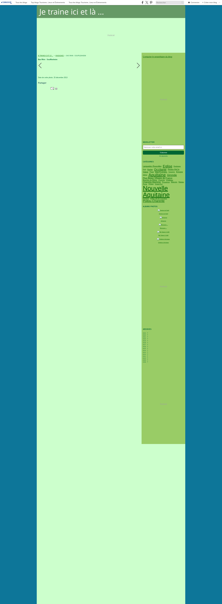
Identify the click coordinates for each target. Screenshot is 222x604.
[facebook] (142, 2)
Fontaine (146, 198)
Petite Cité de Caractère (158, 198)
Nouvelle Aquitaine (156, 191)
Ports (145, 184)
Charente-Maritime (152, 182)
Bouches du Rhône (150, 180)
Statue (145, 172)
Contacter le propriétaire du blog (157, 57)
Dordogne (177, 166)
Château (169, 180)
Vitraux (151, 184)
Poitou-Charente (154, 200)
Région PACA (173, 170)
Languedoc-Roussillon (152, 166)
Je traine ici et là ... (45, 56)
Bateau (181, 182)
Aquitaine (157, 175)
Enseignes (59, 56)
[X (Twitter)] (146, 2)
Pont (144, 169)
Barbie (150, 170)
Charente (161, 180)
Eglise (167, 166)
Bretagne (179, 172)
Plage (152, 172)
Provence (166, 182)
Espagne (172, 172)
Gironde (172, 175)
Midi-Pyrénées (161, 172)
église (145, 175)
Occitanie (160, 169)
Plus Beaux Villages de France (157, 178)
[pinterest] (151, 2)
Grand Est (159, 184)
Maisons (174, 182)
